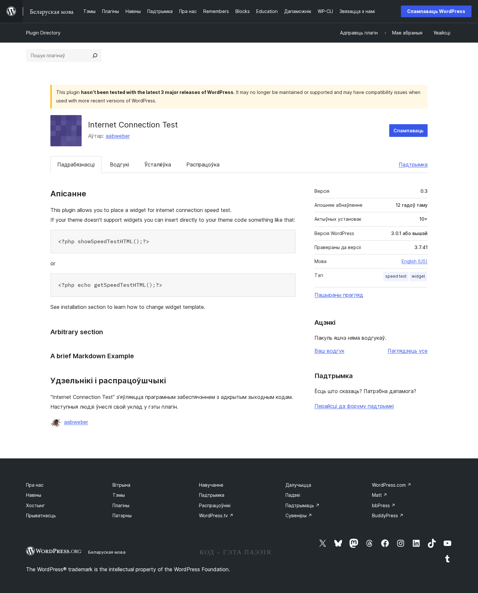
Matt (379, 495)
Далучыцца (298, 485)
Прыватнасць (41, 515)
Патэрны (122, 515)
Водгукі (119, 164)
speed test (395, 276)
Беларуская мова (107, 552)
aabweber (118, 136)
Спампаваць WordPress (436, 11)
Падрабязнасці (76, 164)
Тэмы (119, 495)
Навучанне (211, 485)
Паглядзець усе (408, 351)
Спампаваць (408, 130)
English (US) (415, 261)
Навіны (33, 495)
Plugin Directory (43, 32)
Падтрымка (413, 164)
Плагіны (121, 505)
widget (418, 276)
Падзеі (292, 495)
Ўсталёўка (157, 164)
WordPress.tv (216, 515)
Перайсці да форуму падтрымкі (354, 406)
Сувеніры (298, 515)
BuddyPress (388, 515)
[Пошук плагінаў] (94, 55)
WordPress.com (391, 485)
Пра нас (35, 485)
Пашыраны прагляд (338, 295)
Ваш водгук (329, 351)
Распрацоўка (202, 164)
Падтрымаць (302, 505)
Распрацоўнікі (215, 505)
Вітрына (121, 485)
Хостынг (35, 505)
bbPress (383, 505)
